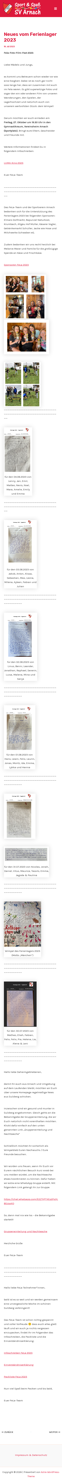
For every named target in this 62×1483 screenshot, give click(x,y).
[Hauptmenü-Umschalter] (55, 8)
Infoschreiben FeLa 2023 (18, 1352)
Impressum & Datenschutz (31, 1454)
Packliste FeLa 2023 (15, 1376)
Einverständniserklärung (19, 1364)
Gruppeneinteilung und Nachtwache (25, 1231)
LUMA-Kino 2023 (13, 162)
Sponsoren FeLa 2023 (16, 264)
